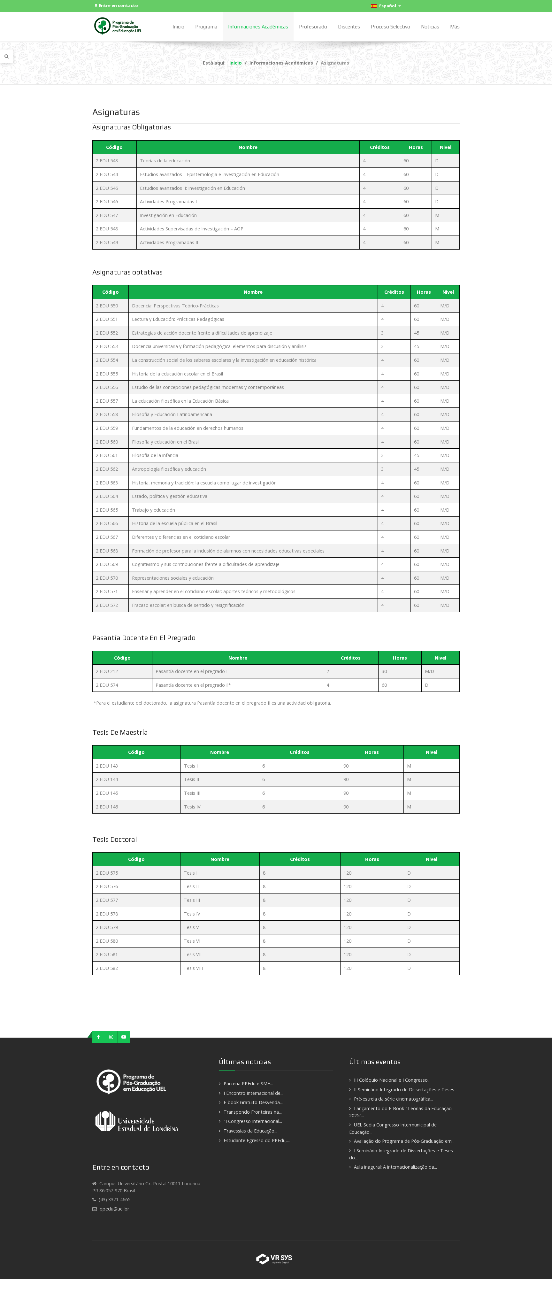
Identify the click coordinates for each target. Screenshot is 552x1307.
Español (387, 6)
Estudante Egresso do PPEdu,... (257, 1140)
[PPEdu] (118, 26)
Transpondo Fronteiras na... (253, 1112)
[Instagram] (111, 1037)
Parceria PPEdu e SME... (248, 1083)
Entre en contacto (118, 5)
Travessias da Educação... (250, 1131)
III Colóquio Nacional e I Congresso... (392, 1080)
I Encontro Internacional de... (253, 1093)
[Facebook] (98, 1037)
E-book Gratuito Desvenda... (253, 1102)
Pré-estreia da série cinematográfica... (393, 1099)
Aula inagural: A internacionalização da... (395, 1167)
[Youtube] (124, 1037)
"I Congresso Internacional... (253, 1121)
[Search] (6, 56)
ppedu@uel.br (114, 1209)
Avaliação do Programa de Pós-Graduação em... (404, 1141)
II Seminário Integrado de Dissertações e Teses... (405, 1090)
